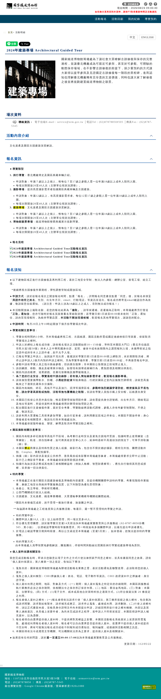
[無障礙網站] (150, 689)
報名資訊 (14, 159)
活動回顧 (117, 19)
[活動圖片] (30, 79)
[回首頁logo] (25, 4)
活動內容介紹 (18, 135)
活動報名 (101, 19)
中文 (132, 37)
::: (4, 32)
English (147, 37)
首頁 (10, 32)
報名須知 (14, 270)
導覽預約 (151, 19)
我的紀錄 (134, 19)
